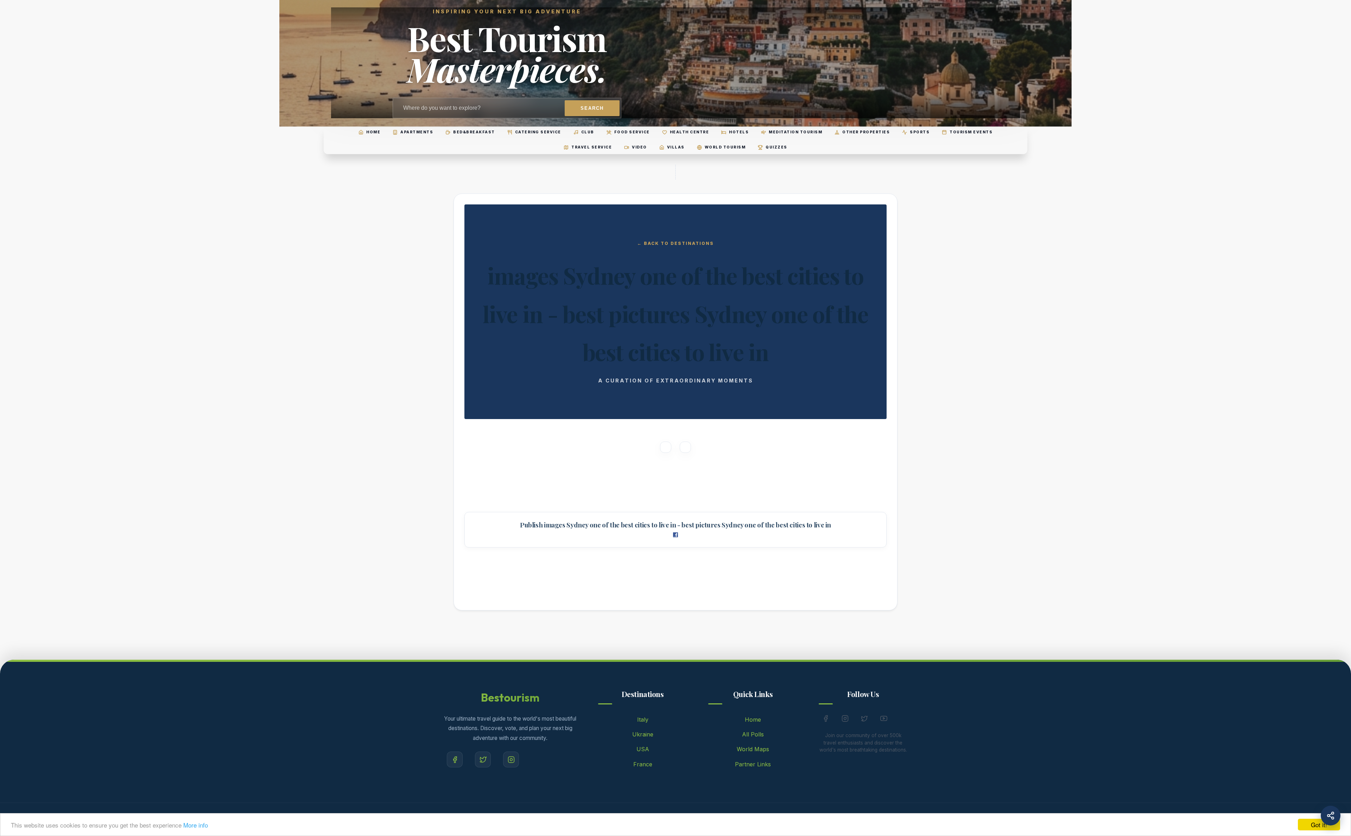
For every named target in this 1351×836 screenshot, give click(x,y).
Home (753, 719)
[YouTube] (883, 720)
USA (642, 749)
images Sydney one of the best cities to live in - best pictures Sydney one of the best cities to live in (687, 524)
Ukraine (642, 734)
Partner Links (753, 764)
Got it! (1319, 824)
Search (592, 108)
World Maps (753, 749)
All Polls (753, 734)
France (642, 764)
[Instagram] (511, 759)
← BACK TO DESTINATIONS (675, 243)
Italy (642, 719)
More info (195, 825)
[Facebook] (455, 759)
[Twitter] (483, 759)
